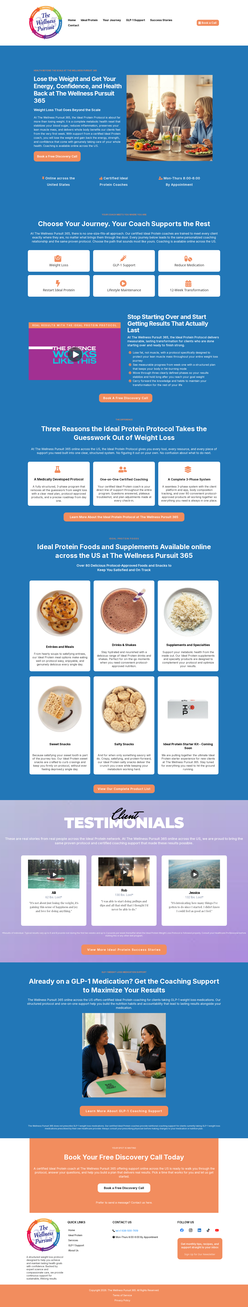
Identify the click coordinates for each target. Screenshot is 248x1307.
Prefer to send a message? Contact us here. (124, 1202)
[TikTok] (208, 1230)
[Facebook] (181, 1230)
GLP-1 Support (135, 20)
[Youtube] (217, 1230)
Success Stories (161, 20)
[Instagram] (190, 1230)
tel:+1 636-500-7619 (127, 1230)
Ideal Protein (89, 20)
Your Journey (112, 20)
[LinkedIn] (199, 1230)
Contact (73, 25)
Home (72, 20)
